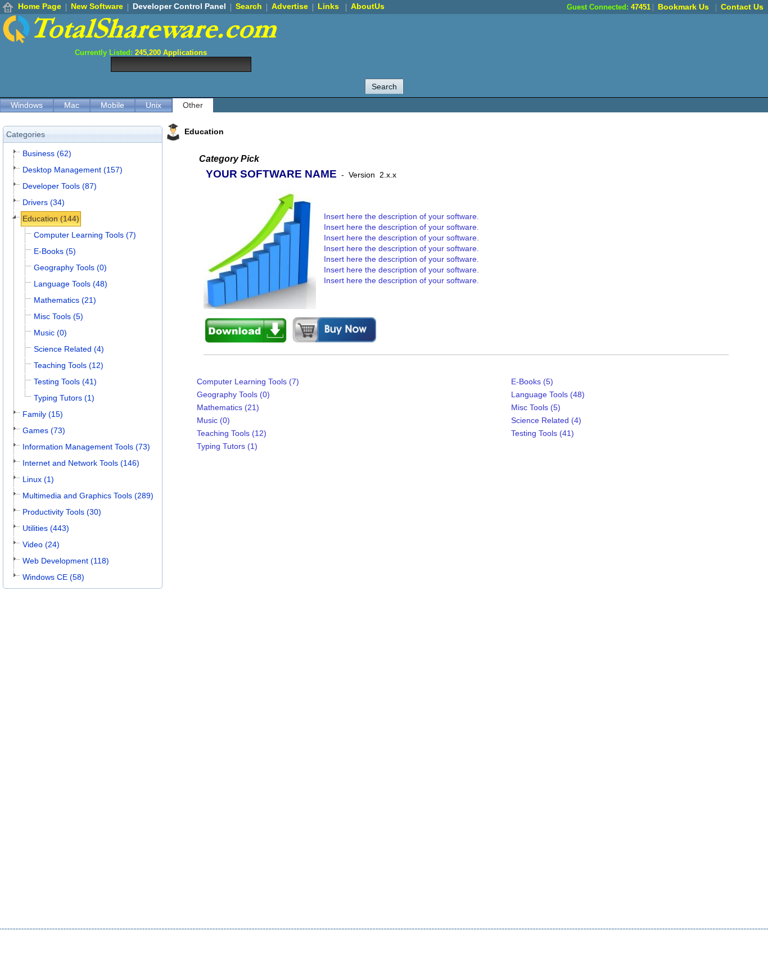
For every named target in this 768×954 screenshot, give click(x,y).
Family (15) (42, 414)
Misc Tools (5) (58, 316)
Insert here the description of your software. (401, 216)
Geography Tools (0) (70, 267)
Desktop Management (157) (72, 169)
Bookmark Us (683, 6)
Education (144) (50, 218)
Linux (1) (38, 479)
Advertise (290, 6)
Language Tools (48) (70, 283)
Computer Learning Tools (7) (85, 234)
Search (249, 6)
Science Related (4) (69, 348)
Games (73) (43, 430)
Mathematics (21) (65, 300)
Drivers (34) (43, 202)
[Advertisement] (563, 39)
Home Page (39, 6)
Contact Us (742, 6)
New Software (97, 6)
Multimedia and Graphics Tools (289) (87, 495)
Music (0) (50, 332)
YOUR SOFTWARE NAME (271, 174)
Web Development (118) (65, 560)
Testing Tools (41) (65, 381)
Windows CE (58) (53, 577)
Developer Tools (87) (59, 185)
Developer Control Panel (179, 6)
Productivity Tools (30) (61, 511)
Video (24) (41, 544)
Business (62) (46, 153)
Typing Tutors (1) (64, 397)
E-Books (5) (55, 251)
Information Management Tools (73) (86, 446)
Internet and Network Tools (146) (80, 462)
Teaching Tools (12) (68, 365)
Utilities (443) (45, 528)
